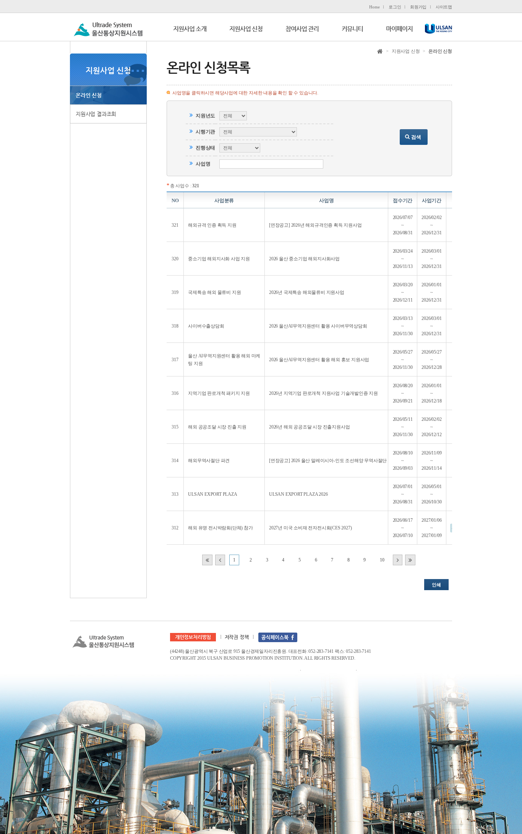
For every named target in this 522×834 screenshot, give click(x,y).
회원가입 (418, 7)
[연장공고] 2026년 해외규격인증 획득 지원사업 (315, 225)
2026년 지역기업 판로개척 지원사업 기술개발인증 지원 (323, 393)
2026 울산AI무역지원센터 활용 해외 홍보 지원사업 (319, 359)
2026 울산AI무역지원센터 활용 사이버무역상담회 (318, 326)
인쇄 (436, 584)
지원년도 (205, 115)
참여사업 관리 (302, 28)
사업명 (203, 164)
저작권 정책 (237, 637)
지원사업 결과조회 (96, 114)
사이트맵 (444, 7)
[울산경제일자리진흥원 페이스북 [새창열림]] (277, 637)
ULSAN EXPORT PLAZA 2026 (298, 494)
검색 (416, 137)
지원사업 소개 (189, 28)
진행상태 (205, 148)
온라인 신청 (89, 95)
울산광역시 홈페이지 (438, 30)
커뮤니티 (352, 28)
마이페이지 (399, 28)
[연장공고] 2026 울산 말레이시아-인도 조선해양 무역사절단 (328, 460)
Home (374, 7)
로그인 (395, 7)
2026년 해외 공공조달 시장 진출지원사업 (309, 427)
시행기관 (205, 132)
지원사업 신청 (246, 28)
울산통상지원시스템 (108, 28)
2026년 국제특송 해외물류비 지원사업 (306, 292)
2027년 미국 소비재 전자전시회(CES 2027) (310, 528)
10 (382, 560)
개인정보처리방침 (193, 637)
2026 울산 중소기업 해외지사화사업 (304, 258)
